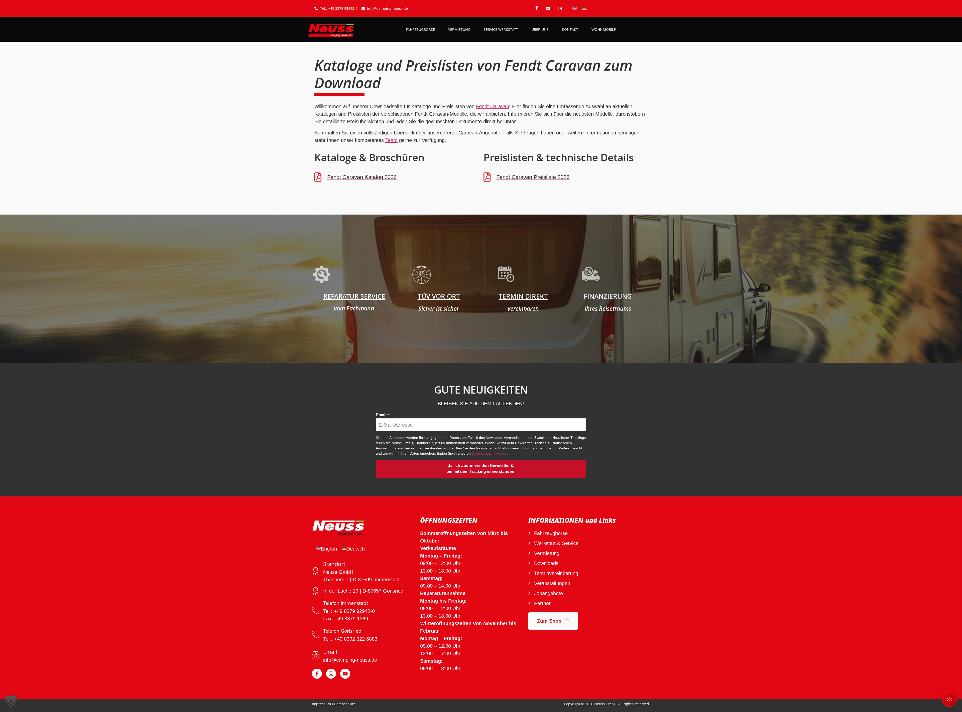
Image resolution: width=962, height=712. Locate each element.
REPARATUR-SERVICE (354, 296)
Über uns (540, 29)
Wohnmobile (603, 29)
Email (382, 415)
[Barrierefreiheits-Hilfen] (949, 699)
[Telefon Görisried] (315, 634)
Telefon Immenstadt (345, 603)
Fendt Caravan (492, 106)
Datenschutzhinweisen (489, 453)
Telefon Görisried (342, 631)
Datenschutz (344, 703)
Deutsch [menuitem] (355, 549)
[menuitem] (574, 8)
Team (391, 140)
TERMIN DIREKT (523, 296)
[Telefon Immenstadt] (315, 610)
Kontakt (570, 29)
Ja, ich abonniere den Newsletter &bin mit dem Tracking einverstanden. (480, 468)
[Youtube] (345, 674)
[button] (11, 701)
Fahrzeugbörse (420, 29)
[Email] (315, 655)
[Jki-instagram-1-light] (331, 674)
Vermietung (459, 29)
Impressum (321, 703)
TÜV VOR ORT (439, 296)
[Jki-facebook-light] (317, 674)
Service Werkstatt (501, 29)
